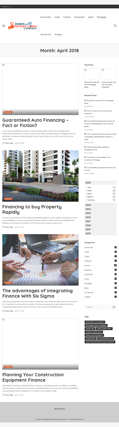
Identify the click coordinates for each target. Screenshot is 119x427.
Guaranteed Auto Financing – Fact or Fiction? (35, 122)
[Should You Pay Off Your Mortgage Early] (91, 74)
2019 (88, 229)
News (86, 288)
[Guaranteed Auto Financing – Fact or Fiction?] (40, 89)
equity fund (90, 328)
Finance (8, 112)
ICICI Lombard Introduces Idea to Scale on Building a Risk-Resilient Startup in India (100, 136)
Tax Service (88, 292)
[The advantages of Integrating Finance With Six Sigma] (40, 260)
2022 (88, 217)
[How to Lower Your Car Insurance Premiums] (109, 74)
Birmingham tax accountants (96, 325)
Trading (87, 297)
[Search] (115, 25)
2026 (88, 182)
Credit (86, 252)
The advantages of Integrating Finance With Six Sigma (37, 293)
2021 (88, 221)
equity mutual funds (104, 328)
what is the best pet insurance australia (100, 342)
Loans (86, 279)
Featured (87, 261)
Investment (88, 274)
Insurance (88, 270)
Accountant (88, 247)
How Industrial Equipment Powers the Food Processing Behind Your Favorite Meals (99, 123)
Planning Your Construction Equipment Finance (33, 377)
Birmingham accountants (95, 322)
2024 (88, 209)
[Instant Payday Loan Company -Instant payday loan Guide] (22, 26)
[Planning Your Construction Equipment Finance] (40, 344)
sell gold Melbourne (106, 338)
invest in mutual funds (94, 332)
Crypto (87, 256)
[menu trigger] (5, 25)
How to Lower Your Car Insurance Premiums (109, 84)
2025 (88, 205)
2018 (88, 233)
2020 (88, 225)
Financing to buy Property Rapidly (32, 209)
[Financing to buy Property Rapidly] (40, 176)
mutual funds (90, 338)
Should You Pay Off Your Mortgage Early (91, 84)
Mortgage (88, 283)
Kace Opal (9, 143)
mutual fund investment (94, 335)
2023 (88, 213)
